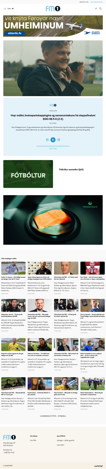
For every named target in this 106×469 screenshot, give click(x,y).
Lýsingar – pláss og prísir (65, 440)
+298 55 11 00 (83, 2)
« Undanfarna (45, 415)
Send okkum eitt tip (96, 2)
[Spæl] (53, 139)
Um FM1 (33, 440)
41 (59, 415)
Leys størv (60, 445)
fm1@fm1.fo (7, 450)
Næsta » (63, 415)
